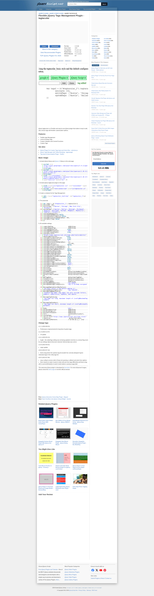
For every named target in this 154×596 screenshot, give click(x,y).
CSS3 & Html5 (95, 42)
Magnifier (111, 182)
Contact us (108, 578)
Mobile (105, 48)
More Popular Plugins (110, 143)
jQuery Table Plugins (71, 577)
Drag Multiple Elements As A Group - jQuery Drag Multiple (80, 422)
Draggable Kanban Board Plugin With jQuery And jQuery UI (45, 443)
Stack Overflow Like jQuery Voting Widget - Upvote (56, 399)
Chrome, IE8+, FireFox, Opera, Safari (48, 60)
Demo (44, 46)
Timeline (99, 195)
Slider (93, 52)
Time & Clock (107, 56)
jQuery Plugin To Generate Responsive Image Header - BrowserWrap (45, 488)
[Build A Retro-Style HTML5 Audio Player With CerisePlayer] (46, 413)
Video (111, 195)
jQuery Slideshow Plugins (72, 572)
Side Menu (108, 193)
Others (93, 50)
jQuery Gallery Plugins (71, 579)
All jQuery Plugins (96, 38)
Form (105, 42)
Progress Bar (108, 190)
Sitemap (89, 590)
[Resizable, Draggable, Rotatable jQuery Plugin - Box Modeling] (80, 434)
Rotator (105, 50)
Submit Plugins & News (97, 578)
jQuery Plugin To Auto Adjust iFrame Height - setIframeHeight (79, 467)
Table (105, 54)
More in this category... (50, 49)
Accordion (106, 38)
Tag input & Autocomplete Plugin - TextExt (52, 154)
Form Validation (96, 182)
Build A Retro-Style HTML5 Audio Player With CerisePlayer (45, 422)
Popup (94, 190)
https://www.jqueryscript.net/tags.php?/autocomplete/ (65, 235)
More (57, 579)
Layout (105, 44)
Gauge (102, 193)
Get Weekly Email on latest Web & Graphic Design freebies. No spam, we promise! (102, 154)
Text (93, 56)
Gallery (93, 44)
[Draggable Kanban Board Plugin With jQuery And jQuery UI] (46, 434)
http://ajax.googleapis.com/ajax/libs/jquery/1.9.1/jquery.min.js (65, 166)
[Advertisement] (63, 32)
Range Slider (95, 193)
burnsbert (67, 367)
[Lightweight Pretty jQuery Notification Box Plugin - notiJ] (63, 479)
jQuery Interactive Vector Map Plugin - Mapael (55, 397)
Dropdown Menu (103, 179)
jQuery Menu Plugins (71, 574)
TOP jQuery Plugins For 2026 (50, 56)
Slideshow (106, 52)
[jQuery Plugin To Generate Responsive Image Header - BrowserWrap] (46, 479)
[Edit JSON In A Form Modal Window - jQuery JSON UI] (63, 413)
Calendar (100, 184)
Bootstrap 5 (95, 176)
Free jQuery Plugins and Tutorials (51, 3)
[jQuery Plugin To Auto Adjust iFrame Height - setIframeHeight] (80, 458)
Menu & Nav (94, 48)
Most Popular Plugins (74, 9)
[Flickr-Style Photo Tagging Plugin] (80, 479)
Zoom (105, 57)
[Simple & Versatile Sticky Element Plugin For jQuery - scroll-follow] (63, 458)
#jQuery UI (67, 60)
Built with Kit (103, 168)
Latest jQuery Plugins (60, 9)
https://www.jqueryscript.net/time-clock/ (70, 316)
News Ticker (107, 184)
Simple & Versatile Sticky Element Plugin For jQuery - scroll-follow (63, 467)
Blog (100, 9)
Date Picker (104, 182)
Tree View (105, 195)
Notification (100, 190)
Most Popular (95, 65)
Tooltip (93, 57)
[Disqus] (63, 516)
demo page (51, 369)
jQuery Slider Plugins (71, 569)
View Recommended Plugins (50, 52)
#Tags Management (76, 60)
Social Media (95, 54)
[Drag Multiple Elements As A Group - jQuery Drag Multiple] (80, 413)
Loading (105, 46)
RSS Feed (94, 590)
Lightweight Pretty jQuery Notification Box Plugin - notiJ (63, 488)
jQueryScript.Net (73, 590)
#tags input (60, 60)
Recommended (104, 65)
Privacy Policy (82, 590)
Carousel (108, 176)
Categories (48, 9)
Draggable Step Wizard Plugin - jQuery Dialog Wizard (62, 443)
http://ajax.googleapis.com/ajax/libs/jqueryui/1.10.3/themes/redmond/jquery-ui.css (65, 177)
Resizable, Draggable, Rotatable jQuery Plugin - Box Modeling (79, 443)
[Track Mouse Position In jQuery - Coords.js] (46, 458)
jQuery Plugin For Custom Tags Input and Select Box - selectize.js (59, 150)
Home (40, 9)
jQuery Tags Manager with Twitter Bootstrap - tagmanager (56, 152)
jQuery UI (57, 161)
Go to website (78, 53)
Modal (94, 184)
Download (55, 46)
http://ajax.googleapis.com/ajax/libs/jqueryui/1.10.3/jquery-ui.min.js (65, 172)
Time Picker (107, 187)
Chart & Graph (107, 40)
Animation (94, 40)
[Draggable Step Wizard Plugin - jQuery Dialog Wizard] (63, 434)
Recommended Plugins (89, 9)
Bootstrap (95, 187)
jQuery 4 (102, 176)
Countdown (95, 179)
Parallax (101, 187)
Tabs (94, 195)
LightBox (94, 46)
